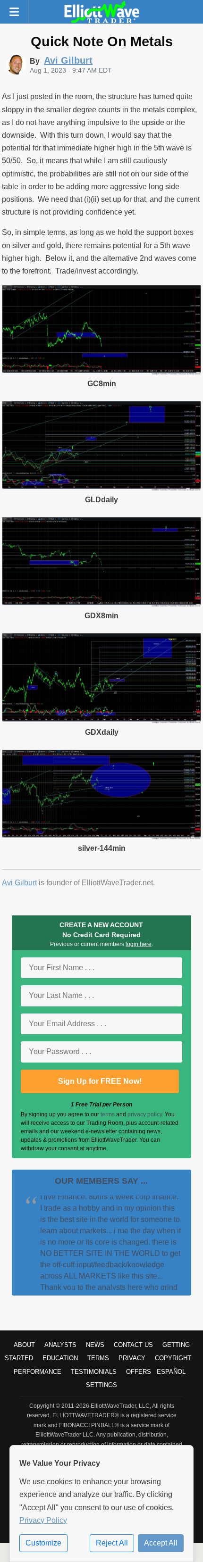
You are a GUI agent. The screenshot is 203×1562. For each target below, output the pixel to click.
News (95, 1344)
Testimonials (94, 1371)
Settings (101, 1384)
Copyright (173, 1358)
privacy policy (144, 1114)
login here (139, 944)
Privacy (131, 1358)
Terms (98, 1358)
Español (171, 1371)
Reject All (112, 1543)
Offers (138, 1371)
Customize (43, 1543)
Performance (37, 1371)
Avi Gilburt (19, 883)
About (24, 1344)
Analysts (60, 1344)
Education (60, 1358)
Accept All (161, 1543)
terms (108, 1114)
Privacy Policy (43, 1520)
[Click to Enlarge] (101, 372)
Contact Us (133, 1344)
